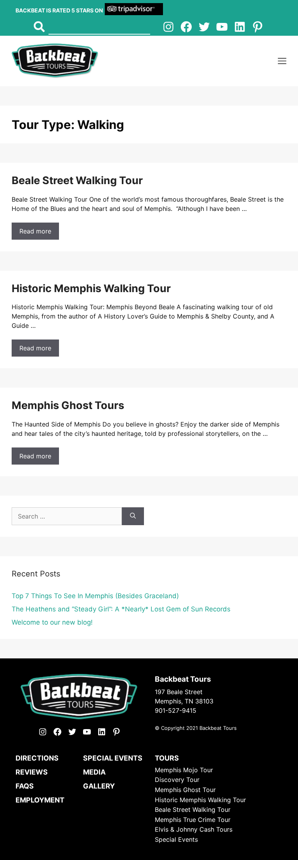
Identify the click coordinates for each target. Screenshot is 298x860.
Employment (40, 800)
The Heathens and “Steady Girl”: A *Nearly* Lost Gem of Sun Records (121, 609)
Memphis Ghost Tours (68, 405)
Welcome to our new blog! (52, 622)
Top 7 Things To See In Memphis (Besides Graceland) (95, 596)
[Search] (133, 516)
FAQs (25, 786)
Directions (37, 758)
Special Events (112, 758)
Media (94, 772)
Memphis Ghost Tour (185, 790)
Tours (167, 758)
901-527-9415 (175, 710)
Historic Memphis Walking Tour (91, 288)
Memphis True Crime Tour (192, 819)
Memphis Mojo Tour (184, 770)
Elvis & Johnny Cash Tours (193, 829)
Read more (35, 231)
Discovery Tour (177, 779)
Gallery (99, 786)
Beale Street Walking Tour (77, 180)
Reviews (32, 772)
